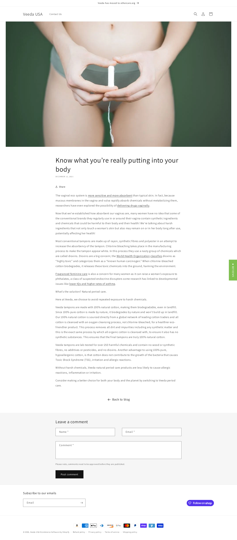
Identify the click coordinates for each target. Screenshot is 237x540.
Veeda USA (35, 532)
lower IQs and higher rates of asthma (92, 284)
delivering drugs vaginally (133, 205)
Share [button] (62, 186)
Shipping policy (130, 532)
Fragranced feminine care (71, 274)
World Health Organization (133, 256)
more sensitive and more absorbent (110, 195)
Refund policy (79, 532)
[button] (195, 14)
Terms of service (112, 532)
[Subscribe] (81, 503)
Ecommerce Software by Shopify (54, 532)
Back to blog (121, 399)
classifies (156, 256)
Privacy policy (94, 532)
